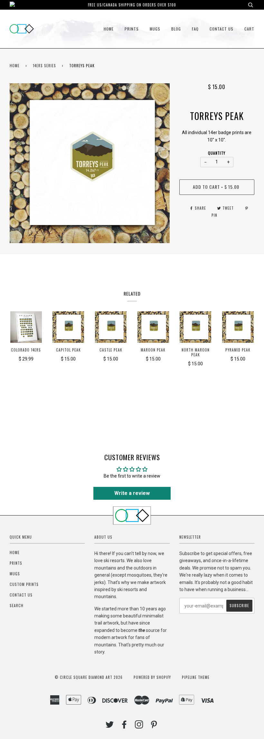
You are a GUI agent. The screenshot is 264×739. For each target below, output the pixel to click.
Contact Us (221, 29)
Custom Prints (24, 584)
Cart (249, 29)
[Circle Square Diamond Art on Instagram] (139, 726)
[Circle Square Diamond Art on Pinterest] (154, 726)
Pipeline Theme (196, 677)
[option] (90, 163)
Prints (132, 29)
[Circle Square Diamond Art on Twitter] (110, 726)
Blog (176, 29)
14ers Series (44, 65)
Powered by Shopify (152, 677)
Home (109, 29)
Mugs (155, 29)
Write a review (132, 493)
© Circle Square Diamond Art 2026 (89, 677)
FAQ (195, 29)
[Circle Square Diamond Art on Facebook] (124, 726)
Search (17, 605)
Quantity (216, 153)
